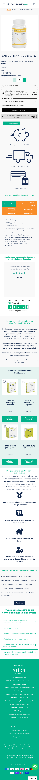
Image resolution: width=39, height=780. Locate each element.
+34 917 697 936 (23, 697)
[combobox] (32, 778)
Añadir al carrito (10, 419)
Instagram (29, 755)
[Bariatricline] (19, 3)
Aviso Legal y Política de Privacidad (15, 745)
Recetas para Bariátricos (19, 730)
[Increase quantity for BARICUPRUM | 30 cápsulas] (24, 80)
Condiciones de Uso (19, 747)
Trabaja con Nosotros (27, 749)
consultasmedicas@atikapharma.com (22, 687)
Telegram (30, 758)
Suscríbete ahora (19, 110)
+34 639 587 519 (23, 707)
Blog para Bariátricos (19, 737)
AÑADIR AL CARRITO (12, 123)
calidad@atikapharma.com (21, 714)
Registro (19, 603)
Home (9, 10)
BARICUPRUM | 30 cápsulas (22, 10)
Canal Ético (15, 749)
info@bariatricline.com (22, 704)
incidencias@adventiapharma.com (22, 694)
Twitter (20, 755)
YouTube (11, 758)
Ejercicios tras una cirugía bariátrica (19, 733)
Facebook (12, 755)
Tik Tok (21, 758)
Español (31, 778)
